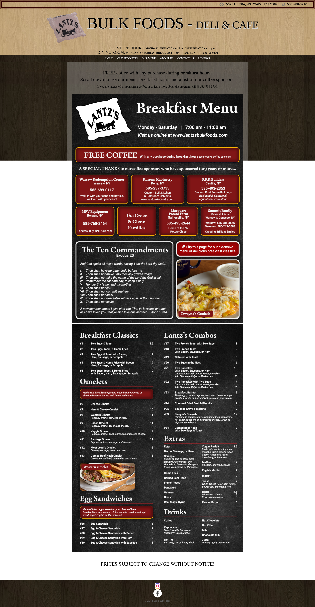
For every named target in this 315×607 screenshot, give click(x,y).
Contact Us (185, 58)
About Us (166, 58)
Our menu (149, 58)
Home (109, 58)
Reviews (204, 58)
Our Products (127, 58)
